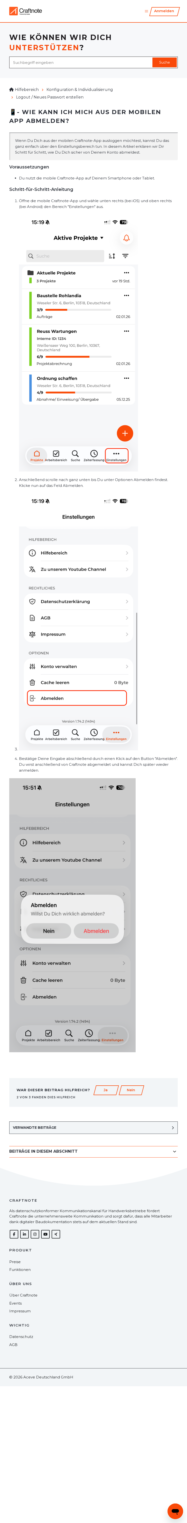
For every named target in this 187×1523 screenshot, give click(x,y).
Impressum (20, 1311)
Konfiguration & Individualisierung (80, 89)
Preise (15, 1261)
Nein (131, 1090)
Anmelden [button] (164, 11)
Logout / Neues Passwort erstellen (50, 97)
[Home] (25, 11)
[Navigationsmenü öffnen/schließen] (146, 11)
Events (15, 1303)
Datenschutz (21, 1336)
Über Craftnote (23, 1295)
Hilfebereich (27, 89)
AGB (13, 1344)
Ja (106, 1090)
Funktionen (20, 1269)
